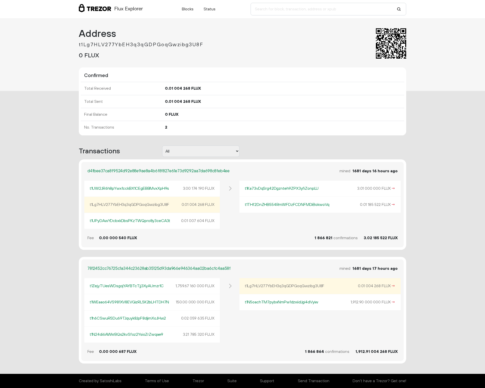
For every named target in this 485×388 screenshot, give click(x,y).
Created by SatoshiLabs (100, 380)
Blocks (187, 9)
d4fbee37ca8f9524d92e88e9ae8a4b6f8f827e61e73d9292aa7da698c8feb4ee (158, 171)
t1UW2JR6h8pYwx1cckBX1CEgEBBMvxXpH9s (129, 188)
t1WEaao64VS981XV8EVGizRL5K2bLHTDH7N (129, 302)
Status (209, 9)
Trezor (198, 380)
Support (267, 380)
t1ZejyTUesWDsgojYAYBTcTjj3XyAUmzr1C (127, 285)
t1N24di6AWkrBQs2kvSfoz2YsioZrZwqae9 (126, 334)
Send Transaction (313, 380)
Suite (232, 380)
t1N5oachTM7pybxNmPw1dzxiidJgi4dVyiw (281, 302)
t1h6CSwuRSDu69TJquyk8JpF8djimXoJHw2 (128, 318)
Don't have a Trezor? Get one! (379, 380)
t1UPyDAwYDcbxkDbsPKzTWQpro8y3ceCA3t (130, 220)
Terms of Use (157, 380)
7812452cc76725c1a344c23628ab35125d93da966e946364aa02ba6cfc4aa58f (159, 268)
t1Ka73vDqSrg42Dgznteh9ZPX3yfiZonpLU (282, 188)
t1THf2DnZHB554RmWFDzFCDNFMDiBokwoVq (287, 204)
